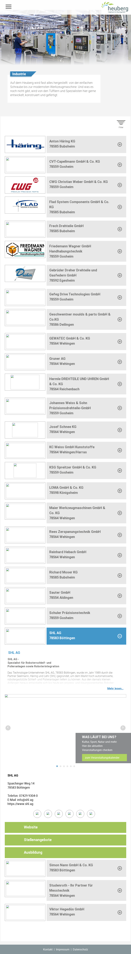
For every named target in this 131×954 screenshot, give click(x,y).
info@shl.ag (25, 800)
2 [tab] (60, 766)
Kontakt (48, 949)
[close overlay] (80, 767)
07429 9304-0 (28, 796)
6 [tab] (74, 766)
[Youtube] (80, 814)
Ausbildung (33, 852)
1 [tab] (57, 766)
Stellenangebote (38, 840)
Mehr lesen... (115, 688)
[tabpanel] (65, 728)
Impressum (62, 949)
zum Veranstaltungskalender (102, 757)
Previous (7, 727)
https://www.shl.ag (20, 804)
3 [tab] (64, 766)
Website (31, 827)
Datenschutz (80, 949)
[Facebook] (59, 814)
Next (122, 727)
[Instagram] (91, 814)
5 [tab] (71, 766)
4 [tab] (67, 766)
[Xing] (70, 814)
